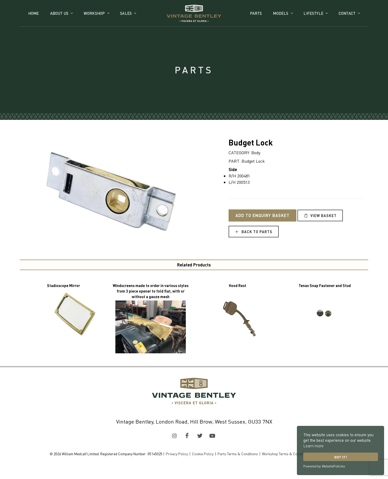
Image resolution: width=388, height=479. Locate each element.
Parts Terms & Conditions (237, 453)
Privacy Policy (177, 453)
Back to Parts (256, 231)
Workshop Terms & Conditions (286, 453)
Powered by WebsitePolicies (324, 466)
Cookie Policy (203, 453)
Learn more (313, 445)
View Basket (323, 215)
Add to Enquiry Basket (262, 215)
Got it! (340, 457)
